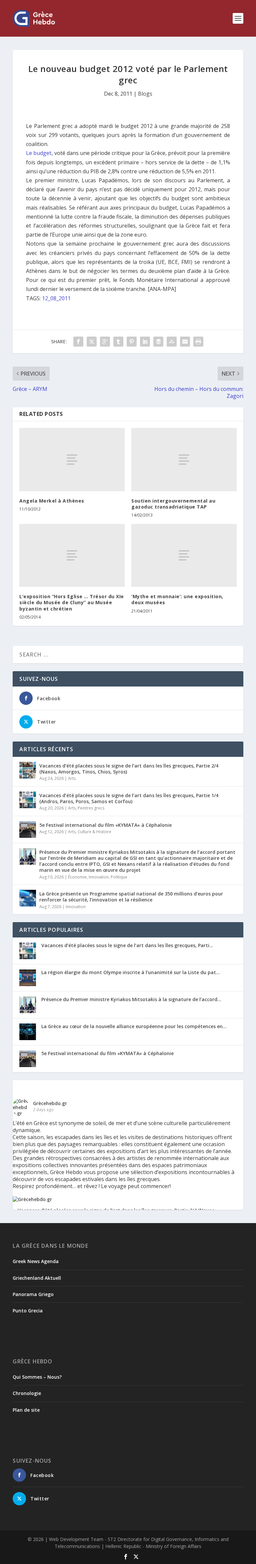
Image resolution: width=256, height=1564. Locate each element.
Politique (119, 877)
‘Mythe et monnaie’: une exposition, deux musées (177, 599)
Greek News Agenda (36, 1261)
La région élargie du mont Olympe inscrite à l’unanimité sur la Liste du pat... (130, 972)
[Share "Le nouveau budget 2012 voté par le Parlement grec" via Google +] (105, 341)
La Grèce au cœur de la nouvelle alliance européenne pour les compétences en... (134, 1026)
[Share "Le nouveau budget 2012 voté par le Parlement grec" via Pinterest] (131, 341)
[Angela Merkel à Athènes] (72, 459)
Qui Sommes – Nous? (37, 1377)
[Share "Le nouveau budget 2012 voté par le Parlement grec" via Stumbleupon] (171, 341)
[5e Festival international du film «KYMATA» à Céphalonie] (27, 829)
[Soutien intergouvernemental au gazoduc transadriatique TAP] (184, 459)
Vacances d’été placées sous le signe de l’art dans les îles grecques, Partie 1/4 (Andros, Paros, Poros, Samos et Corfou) (128, 798)
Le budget (38, 153)
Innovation (99, 877)
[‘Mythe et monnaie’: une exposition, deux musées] (184, 555)
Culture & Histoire (94, 831)
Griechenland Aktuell (37, 1278)
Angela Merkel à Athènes (51, 501)
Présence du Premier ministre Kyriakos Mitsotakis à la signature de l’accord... (131, 999)
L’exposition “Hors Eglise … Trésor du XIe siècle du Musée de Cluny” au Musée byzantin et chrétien (71, 602)
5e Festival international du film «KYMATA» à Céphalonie (105, 825)
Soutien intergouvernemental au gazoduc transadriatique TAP (173, 504)
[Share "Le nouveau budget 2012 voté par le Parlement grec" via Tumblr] (118, 341)
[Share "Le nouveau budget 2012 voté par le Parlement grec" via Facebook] (78, 341)
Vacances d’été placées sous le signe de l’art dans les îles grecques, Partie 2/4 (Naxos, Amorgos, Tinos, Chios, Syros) (128, 769)
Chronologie (27, 1393)
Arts (72, 778)
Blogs (145, 93)
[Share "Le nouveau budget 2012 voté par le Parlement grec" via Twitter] (91, 341)
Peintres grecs (91, 808)
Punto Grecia (28, 1310)
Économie (77, 877)
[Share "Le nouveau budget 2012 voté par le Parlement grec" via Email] (185, 341)
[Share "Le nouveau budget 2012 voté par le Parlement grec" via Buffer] (158, 341)
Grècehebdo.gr (50, 1103)
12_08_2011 (56, 298)
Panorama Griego (33, 1294)
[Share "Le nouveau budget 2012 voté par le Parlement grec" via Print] (198, 341)
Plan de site (26, 1410)
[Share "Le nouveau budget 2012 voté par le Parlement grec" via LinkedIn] (145, 341)
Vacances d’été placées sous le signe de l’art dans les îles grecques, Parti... (127, 945)
